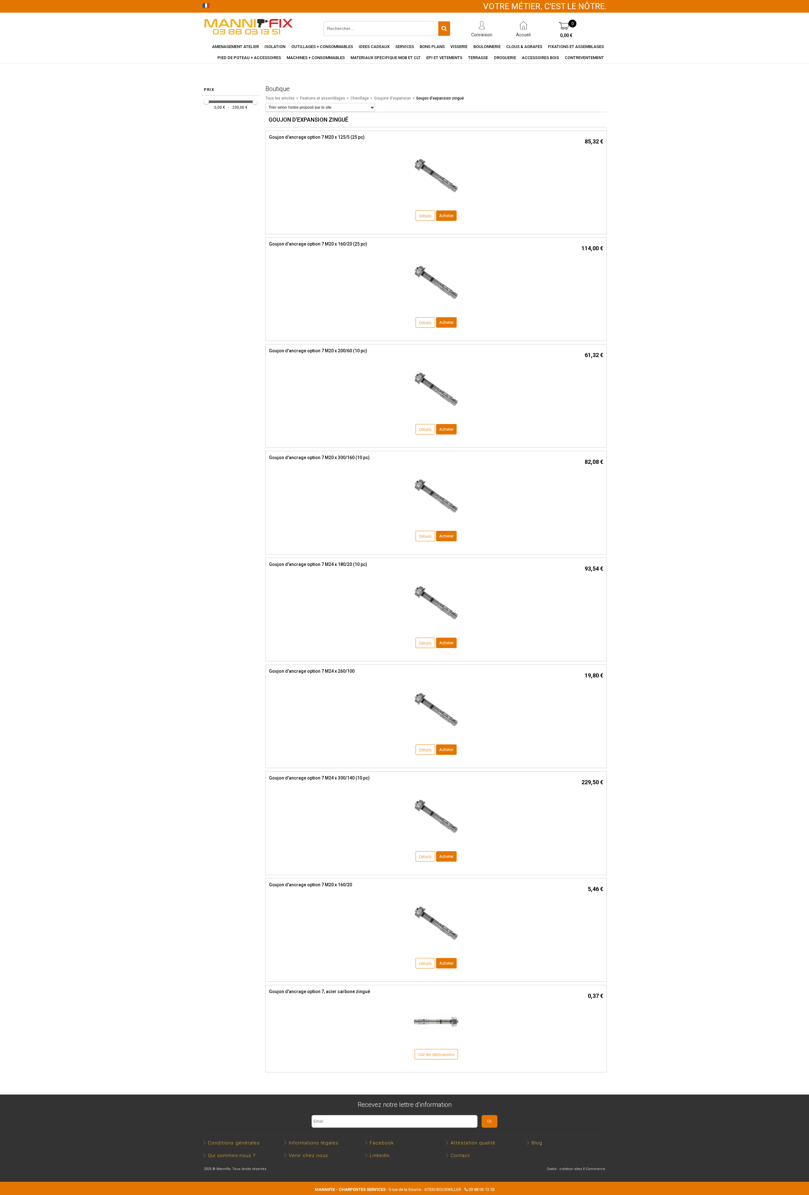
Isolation (275, 46)
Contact (460, 1155)
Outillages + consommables (322, 46)
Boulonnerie (487, 46)
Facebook (382, 1143)
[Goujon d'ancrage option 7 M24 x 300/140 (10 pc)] (436, 842)
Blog (537, 1143)
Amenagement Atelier (235, 46)
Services (404, 46)
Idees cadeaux (374, 46)
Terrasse (478, 57)
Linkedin (380, 1155)
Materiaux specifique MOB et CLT (385, 57)
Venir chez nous (308, 1155)
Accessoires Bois (540, 57)
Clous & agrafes (524, 46)
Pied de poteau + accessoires (249, 57)
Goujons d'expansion (392, 98)
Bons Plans (432, 46)
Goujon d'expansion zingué (440, 98)
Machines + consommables (316, 57)
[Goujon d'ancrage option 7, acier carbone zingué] (436, 1039)
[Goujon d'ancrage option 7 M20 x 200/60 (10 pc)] (436, 414)
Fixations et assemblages (576, 46)
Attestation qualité (473, 1143)
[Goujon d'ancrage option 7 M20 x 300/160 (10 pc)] (436, 521)
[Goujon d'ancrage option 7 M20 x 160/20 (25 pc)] (436, 308)
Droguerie (505, 57)
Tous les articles (280, 98)
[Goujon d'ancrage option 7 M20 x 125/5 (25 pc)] (436, 201)
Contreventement (584, 57)
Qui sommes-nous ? (232, 1155)
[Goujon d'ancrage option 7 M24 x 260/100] (436, 735)
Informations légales (313, 1143)
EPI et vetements (444, 57)
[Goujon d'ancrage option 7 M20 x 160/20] (436, 948)
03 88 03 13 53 (482, 1189)
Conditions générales (234, 1143)
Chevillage (359, 98)
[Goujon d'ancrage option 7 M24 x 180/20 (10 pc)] (436, 628)
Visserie (458, 46)
